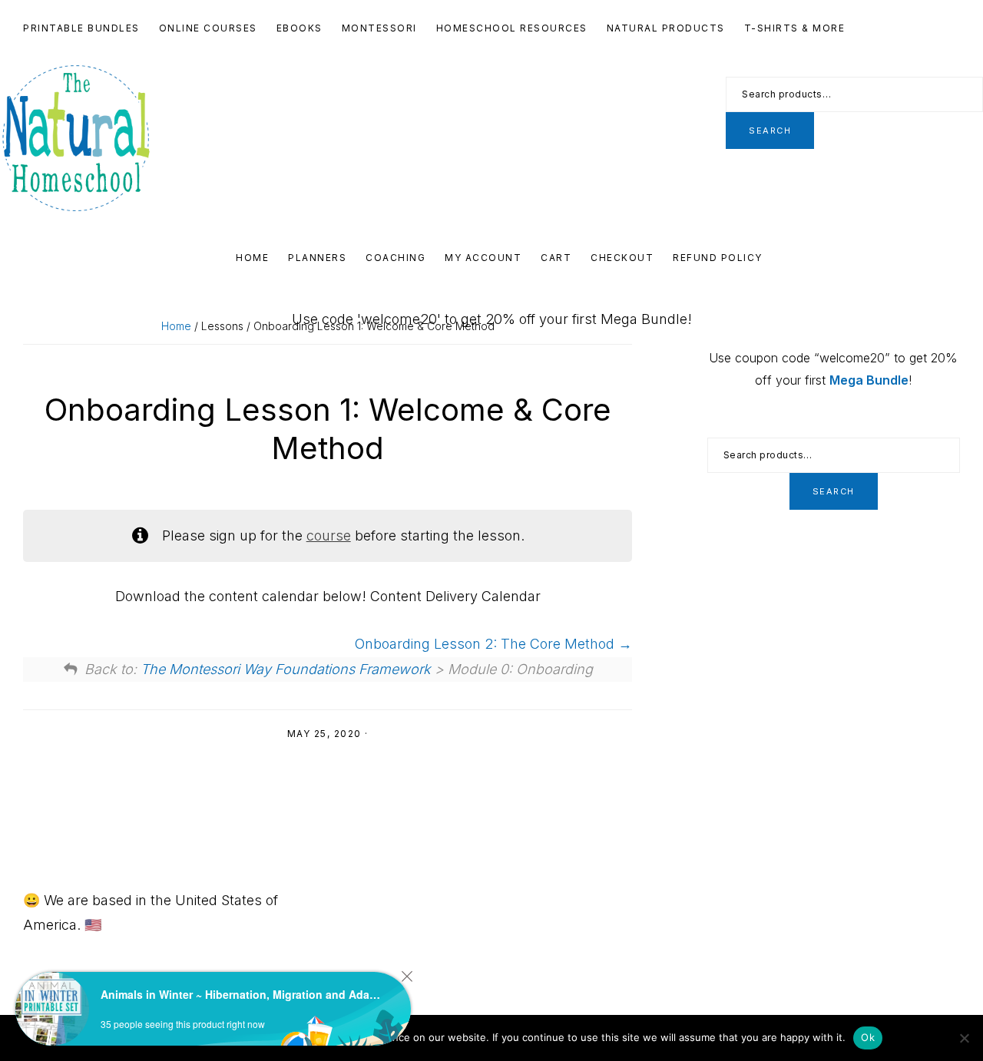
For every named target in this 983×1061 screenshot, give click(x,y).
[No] (963, 1038)
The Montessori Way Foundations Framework (286, 669)
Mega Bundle (869, 380)
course (328, 535)
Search (770, 130)
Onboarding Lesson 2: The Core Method (486, 644)
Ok (868, 1037)
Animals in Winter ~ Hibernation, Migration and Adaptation (242, 994)
